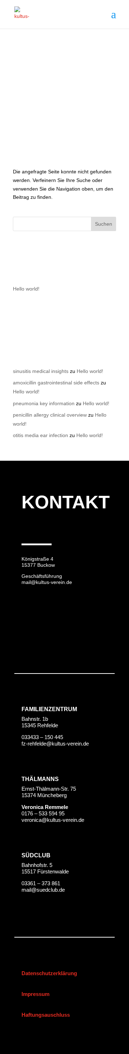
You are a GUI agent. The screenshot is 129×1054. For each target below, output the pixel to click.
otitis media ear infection (40, 435)
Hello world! (26, 289)
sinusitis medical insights (40, 371)
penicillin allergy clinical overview (50, 415)
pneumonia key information (44, 403)
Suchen (103, 224)
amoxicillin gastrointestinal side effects (56, 382)
